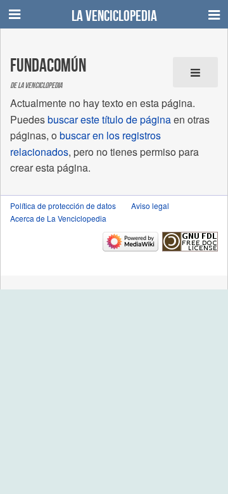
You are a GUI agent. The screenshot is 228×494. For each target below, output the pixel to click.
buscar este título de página (109, 119)
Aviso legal (150, 205)
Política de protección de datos (63, 205)
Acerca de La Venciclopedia (58, 218)
